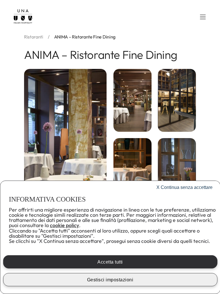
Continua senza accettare (184, 187)
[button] (202, 16)
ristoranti (33, 37)
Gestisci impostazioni (110, 279)
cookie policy (64, 225)
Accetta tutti (110, 262)
